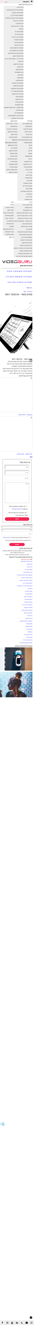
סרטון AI (21, 29)
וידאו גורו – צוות (9, 218)
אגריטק (30, 151)
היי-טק (30, 159)
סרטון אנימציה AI (18, 42)
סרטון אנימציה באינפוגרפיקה (15, 53)
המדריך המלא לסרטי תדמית (24, 216)
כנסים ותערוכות (28, 167)
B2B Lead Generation (11, 142)
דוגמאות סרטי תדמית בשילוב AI (15, 10)
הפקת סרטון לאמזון (18, 86)
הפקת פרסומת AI (18, 40)
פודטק (30, 145)
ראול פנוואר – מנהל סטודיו (24, 454)
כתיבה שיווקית (28, 207)
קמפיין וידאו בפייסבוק (17, 94)
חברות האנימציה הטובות (25, 251)
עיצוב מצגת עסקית (12, 159)
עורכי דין (30, 172)
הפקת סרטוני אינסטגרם (17, 88)
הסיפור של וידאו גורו (8, 213)
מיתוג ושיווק (14, 121)
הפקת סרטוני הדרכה (27, 583)
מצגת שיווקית (13, 156)
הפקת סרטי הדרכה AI (17, 37)
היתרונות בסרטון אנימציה (25, 234)
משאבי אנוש (29, 189)
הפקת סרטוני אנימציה (17, 13)
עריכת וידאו (29, 615)
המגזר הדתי (29, 197)
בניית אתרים (29, 567)
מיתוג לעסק (14, 134)
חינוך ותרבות (29, 170)
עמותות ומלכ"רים (27, 186)
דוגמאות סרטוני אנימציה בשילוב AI (14, 18)
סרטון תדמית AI (19, 34)
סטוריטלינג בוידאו (27, 205)
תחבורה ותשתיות (27, 183)
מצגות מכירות (29, 629)
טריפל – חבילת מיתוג (11, 124)
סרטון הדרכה (27, 277)
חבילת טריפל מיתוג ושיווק (26, 561)
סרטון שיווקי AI (19, 80)
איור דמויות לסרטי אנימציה (25, 253)
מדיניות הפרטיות (17, 509)
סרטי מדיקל (29, 134)
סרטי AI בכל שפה (18, 45)
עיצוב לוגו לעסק (13, 151)
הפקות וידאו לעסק (18, 64)
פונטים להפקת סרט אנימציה (24, 232)
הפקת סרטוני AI (19, 32)
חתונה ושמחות (28, 199)
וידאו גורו (26, 2)
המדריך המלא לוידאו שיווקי (25, 218)
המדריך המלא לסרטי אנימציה (24, 213)
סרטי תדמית (20, 7)
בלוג (12, 202)
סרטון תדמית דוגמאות (26, 240)
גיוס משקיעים (28, 126)
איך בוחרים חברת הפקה (26, 245)
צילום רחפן (20, 75)
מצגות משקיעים (19, 105)
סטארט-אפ (28, 282)
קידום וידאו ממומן (12, 132)
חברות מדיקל (29, 637)
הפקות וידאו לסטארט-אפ (16, 48)
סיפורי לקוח (10, 210)
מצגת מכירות (13, 161)
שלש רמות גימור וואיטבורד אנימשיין (23, 248)
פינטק (30, 148)
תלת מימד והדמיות (18, 21)
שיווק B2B (14, 140)
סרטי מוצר (20, 61)
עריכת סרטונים (19, 99)
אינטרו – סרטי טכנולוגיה (17, 26)
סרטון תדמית (27, 271)
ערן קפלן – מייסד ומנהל (25, 415)
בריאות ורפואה (28, 132)
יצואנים (30, 153)
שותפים (12, 226)
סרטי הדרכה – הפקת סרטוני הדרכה (14, 59)
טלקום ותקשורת (28, 142)
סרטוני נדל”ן (10, 277)
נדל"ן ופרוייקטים (28, 164)
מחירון (25, 4)
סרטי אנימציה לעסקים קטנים (15, 115)
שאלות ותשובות (9, 234)
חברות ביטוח (29, 175)
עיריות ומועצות (28, 161)
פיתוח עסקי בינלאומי (11, 170)
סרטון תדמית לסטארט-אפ (16, 50)
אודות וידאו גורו (9, 207)
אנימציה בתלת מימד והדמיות (26, 580)
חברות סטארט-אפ (28, 634)
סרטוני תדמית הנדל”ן (27, 640)
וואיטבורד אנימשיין (28, 607)
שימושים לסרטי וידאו (26, 237)
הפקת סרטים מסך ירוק (17, 91)
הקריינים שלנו (10, 224)
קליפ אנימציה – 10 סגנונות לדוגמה (23, 221)
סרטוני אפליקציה (27, 129)
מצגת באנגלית (19, 110)
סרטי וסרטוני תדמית (27, 572)
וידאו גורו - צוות (27, 291)
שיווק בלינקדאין (13, 137)
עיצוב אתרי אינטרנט (12, 129)
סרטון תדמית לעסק (27, 243)
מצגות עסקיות (13, 153)
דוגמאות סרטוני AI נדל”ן (17, 15)
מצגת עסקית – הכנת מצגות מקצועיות (13, 107)
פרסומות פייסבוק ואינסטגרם (26, 621)
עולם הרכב (29, 180)
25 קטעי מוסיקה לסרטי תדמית (24, 256)
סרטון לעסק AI (19, 69)
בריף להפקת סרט (27, 210)
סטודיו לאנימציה (9, 232)
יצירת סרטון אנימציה (8, 229)
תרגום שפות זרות (18, 113)
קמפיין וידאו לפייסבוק (26, 226)
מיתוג (14, 282)
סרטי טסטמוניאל (19, 72)
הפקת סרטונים (19, 97)
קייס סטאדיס (10, 221)
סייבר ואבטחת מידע (27, 137)
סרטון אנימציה (17, 271)
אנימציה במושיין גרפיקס (27, 610)
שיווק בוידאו (14, 148)
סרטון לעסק (20, 67)
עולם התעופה (28, 178)
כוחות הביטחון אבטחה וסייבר (24, 140)
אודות (9, 282)
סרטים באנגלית (19, 102)
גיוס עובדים (29, 194)
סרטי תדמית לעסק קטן (17, 118)
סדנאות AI (20, 282)
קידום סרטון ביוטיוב (27, 224)
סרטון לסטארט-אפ (27, 124)
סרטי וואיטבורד (19, 23)
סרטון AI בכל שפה (28, 596)
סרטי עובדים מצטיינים (26, 191)
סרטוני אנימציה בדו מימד (26, 577)
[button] (2, 1124)
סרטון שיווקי (20, 78)
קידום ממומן (14, 126)
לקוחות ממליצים (9, 215)
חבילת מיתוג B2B (12, 145)
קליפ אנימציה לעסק (18, 56)
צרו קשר (11, 237)
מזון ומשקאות (28, 156)
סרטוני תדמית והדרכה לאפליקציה (24, 586)
